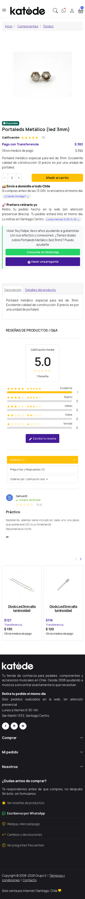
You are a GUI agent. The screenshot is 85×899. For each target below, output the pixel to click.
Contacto (30, 880)
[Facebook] (5, 726)
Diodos (48, 26)
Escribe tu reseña (44, 438)
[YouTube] (22, 726)
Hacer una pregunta (44, 261)
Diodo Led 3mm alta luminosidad (22, 608)
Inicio (8, 26)
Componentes (27, 26)
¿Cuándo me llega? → (16, 196)
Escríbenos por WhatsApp (26, 813)
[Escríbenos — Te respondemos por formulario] (63, 11)
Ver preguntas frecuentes (25, 845)
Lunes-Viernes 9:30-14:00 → (63, 219)
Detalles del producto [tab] (40, 290)
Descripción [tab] (13, 290)
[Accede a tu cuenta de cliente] (72, 11)
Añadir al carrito (57, 178)
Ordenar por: (17, 479)
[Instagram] (14, 726)
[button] (55, 11)
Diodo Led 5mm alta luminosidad (63, 608)
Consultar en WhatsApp (43, 252)
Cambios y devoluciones (24, 834)
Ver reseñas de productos (25, 803)
